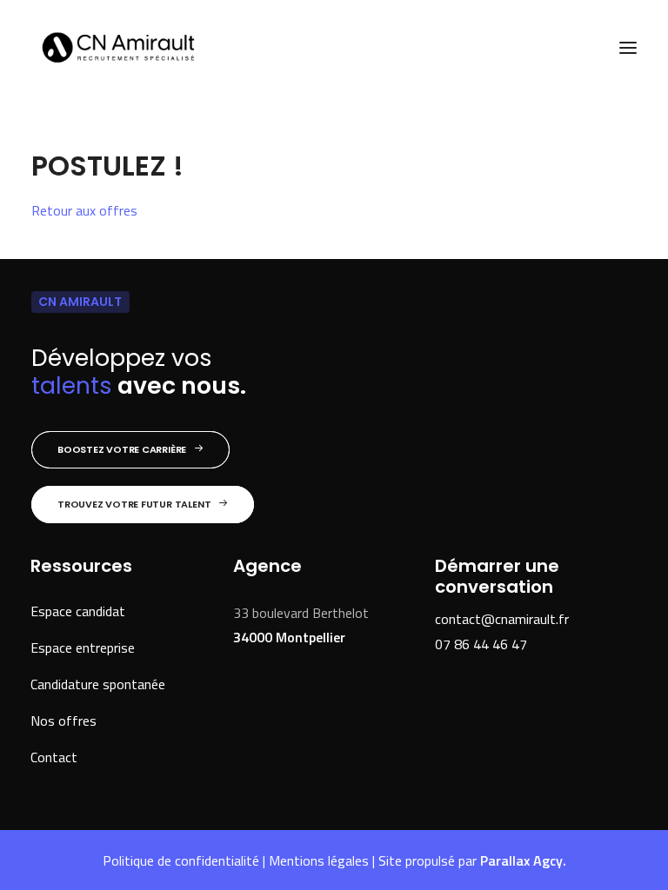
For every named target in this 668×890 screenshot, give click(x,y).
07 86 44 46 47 (481, 644)
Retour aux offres (84, 210)
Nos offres (63, 720)
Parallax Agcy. (523, 860)
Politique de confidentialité (181, 860)
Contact (53, 757)
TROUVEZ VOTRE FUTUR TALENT (133, 504)
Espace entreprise (82, 647)
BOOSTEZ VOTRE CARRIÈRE (121, 449)
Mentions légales (319, 860)
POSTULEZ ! (107, 165)
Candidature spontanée (97, 684)
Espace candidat (77, 611)
